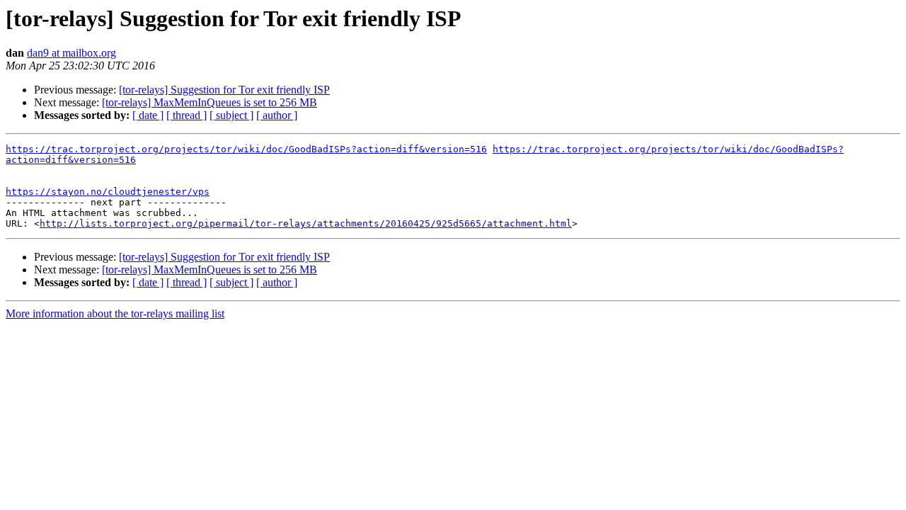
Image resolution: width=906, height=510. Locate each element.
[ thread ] (186, 115)
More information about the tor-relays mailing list (115, 313)
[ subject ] (231, 115)
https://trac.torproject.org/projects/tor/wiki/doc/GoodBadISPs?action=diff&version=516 (246, 149)
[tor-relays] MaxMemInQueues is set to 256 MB (209, 102)
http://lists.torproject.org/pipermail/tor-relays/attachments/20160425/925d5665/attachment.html (306, 223)
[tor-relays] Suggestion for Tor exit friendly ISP (224, 90)
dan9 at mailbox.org (71, 53)
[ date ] (148, 115)
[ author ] (276, 115)
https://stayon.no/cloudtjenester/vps (108, 191)
